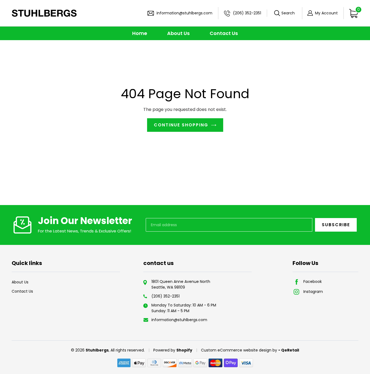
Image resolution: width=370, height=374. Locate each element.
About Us (20, 282)
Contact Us (22, 291)
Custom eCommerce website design (236, 350)
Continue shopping (181, 125)
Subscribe (336, 225)
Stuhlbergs (97, 350)
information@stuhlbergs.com (184, 13)
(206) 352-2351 (247, 13)
